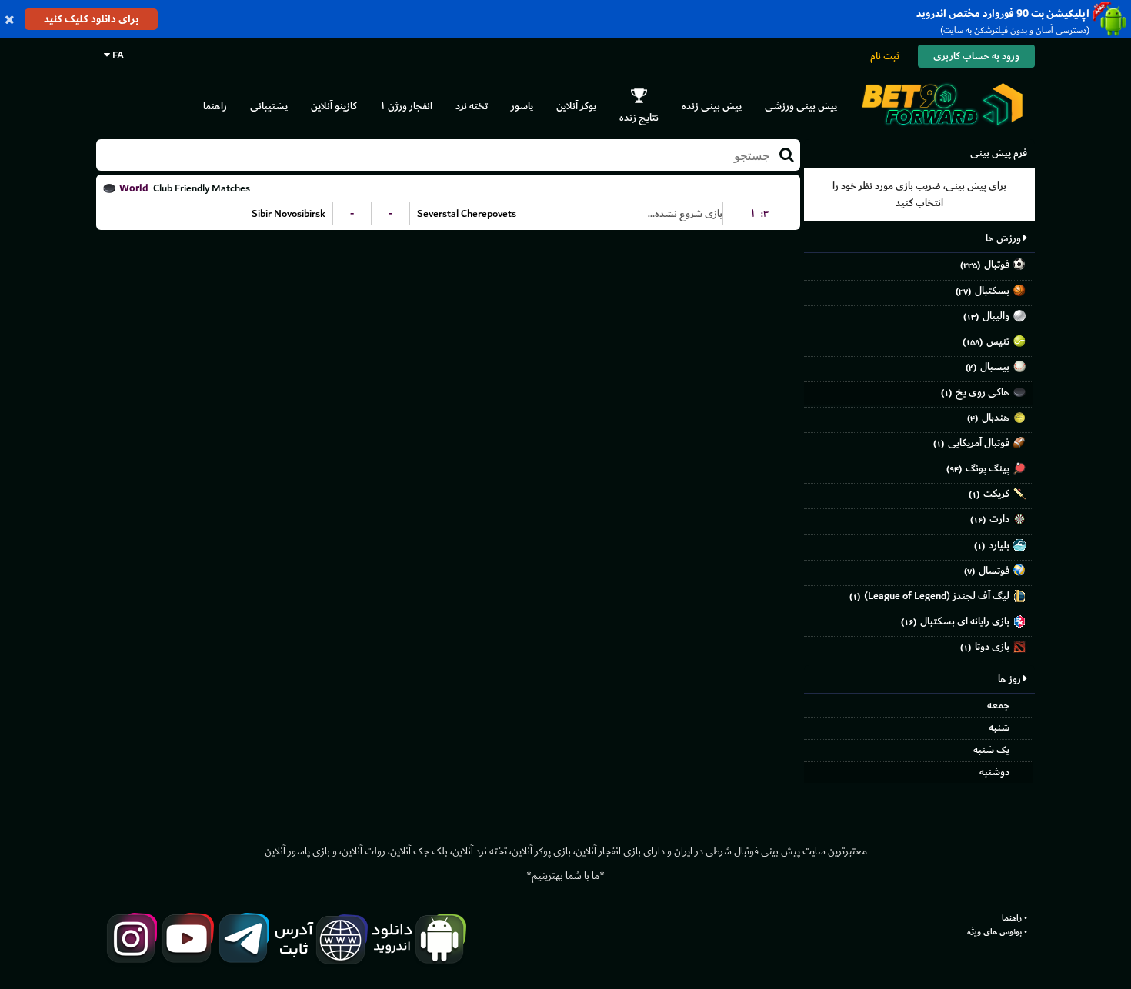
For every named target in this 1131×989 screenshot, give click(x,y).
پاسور (522, 106)
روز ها (1010, 679)
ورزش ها (1004, 238)
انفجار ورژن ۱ (406, 106)
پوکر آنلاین (576, 106)
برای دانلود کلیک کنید (91, 18)
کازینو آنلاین (334, 106)
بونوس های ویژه (994, 932)
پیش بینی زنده (712, 106)
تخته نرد (471, 106)
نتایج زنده (639, 117)
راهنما (215, 106)
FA (117, 55)
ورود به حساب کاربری (976, 56)
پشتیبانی (269, 106)
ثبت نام (884, 56)
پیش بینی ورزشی (801, 106)
